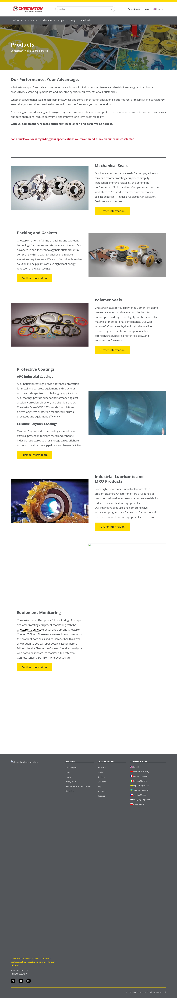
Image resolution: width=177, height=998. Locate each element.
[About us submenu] (54, 20)
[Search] (111, 9)
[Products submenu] (40, 20)
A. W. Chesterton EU (19, 970)
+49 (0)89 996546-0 (19, 974)
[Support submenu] (68, 20)
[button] (5, 992)
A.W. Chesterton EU (140, 992)
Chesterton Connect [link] (29, 629)
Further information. (112, 211)
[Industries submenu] (25, 20)
